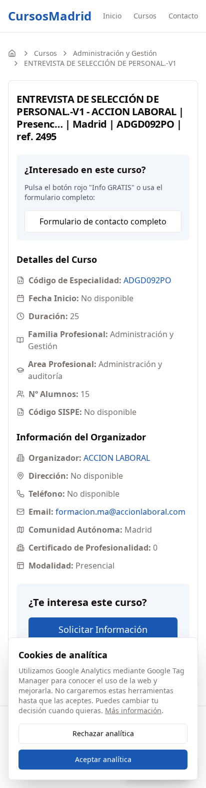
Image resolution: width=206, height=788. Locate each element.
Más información (133, 710)
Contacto (183, 15)
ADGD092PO (148, 280)
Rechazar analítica (103, 733)
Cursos (145, 15)
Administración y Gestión (115, 53)
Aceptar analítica (103, 759)
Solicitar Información (103, 629)
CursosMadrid (50, 16)
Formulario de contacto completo (103, 221)
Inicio (112, 15)
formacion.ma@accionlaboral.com (121, 511)
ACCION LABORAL (117, 457)
